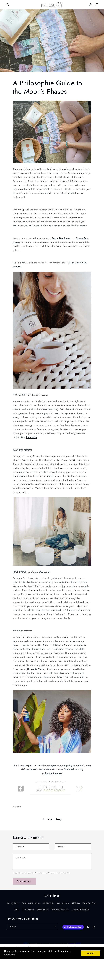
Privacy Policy (13, 903)
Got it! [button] (90, 953)
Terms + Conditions (31, 903)
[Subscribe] (55, 926)
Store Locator (28, 909)
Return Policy (63, 903)
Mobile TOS (48, 903)
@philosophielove (51, 773)
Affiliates (76, 903)
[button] (8, 4)
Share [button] (18, 806)
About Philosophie (80, 909)
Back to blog (54, 819)
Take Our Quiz (89, 903)
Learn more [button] (10, 955)
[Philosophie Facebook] (50, 797)
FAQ (17, 909)
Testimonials (42, 909)
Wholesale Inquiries (60, 909)
